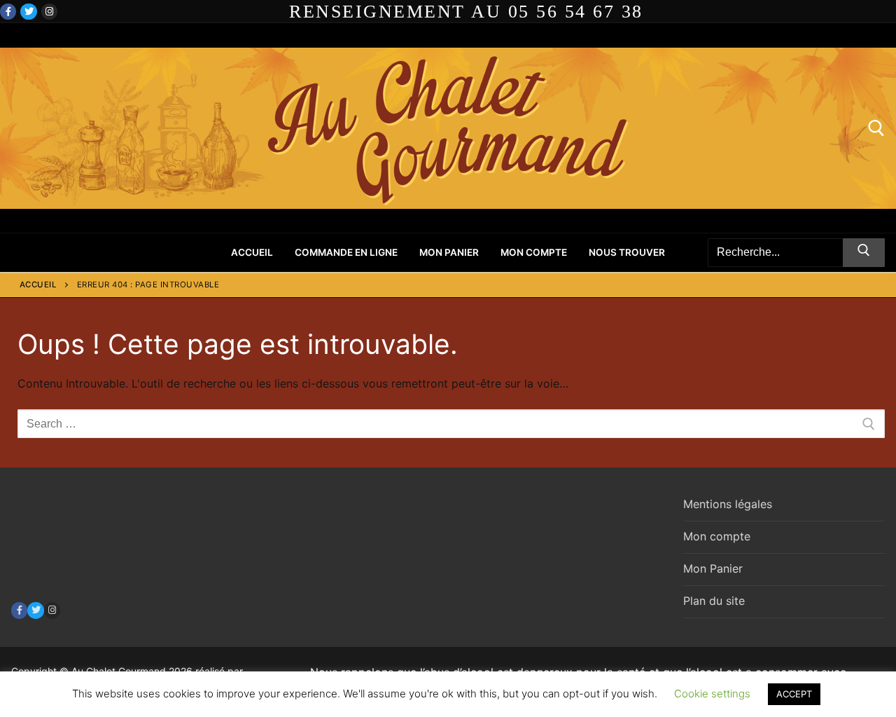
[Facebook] (8, 12)
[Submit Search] (864, 253)
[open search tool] (876, 128)
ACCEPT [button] (794, 693)
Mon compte (716, 536)
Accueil (38, 284)
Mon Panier (713, 568)
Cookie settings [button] (712, 693)
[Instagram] (49, 12)
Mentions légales (727, 504)
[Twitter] (28, 12)
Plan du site (714, 601)
